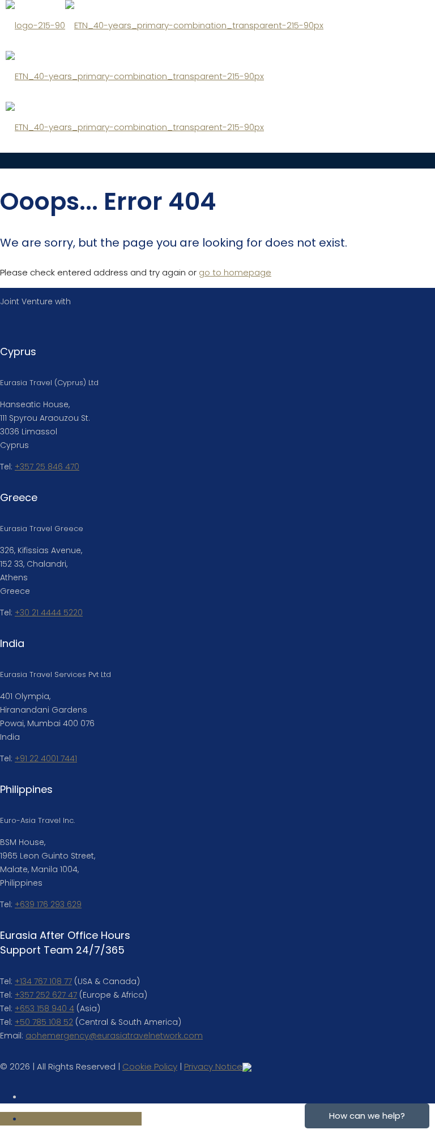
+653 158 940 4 (44, 1008)
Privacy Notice (213, 1066)
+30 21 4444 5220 (49, 612)
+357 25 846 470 (47, 466)
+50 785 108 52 (44, 1022)
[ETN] (164, 76)
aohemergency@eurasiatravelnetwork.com (114, 1035)
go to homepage (235, 272)
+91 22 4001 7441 (46, 758)
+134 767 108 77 (43, 981)
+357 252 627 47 (46, 995)
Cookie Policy (149, 1066)
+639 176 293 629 (48, 904)
